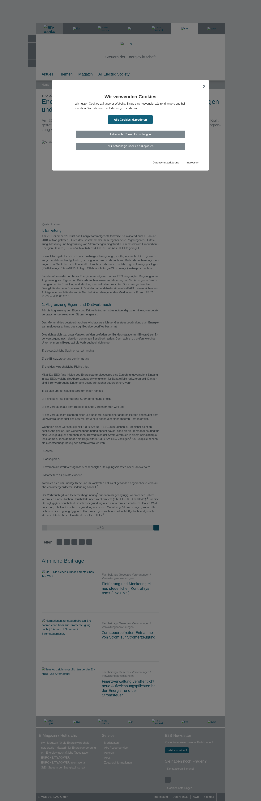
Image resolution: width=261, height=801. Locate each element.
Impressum (192, 162)
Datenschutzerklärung (166, 162)
